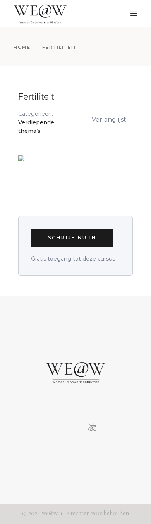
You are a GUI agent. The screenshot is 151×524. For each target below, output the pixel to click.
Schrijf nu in (72, 238)
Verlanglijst (109, 119)
